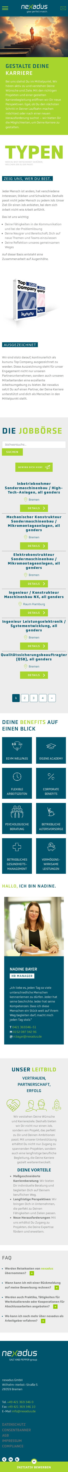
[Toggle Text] (32, 1273)
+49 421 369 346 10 (21, 1407)
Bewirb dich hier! (30, 467)
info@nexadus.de (24, 1411)
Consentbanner (16, 1430)
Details (34, 508)
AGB (5, 1435)
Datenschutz (14, 1424)
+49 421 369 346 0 (20, 1402)
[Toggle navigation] (5, 8)
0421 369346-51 (24, 1027)
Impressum (12, 1441)
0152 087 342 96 (25, 1032)
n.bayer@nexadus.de (27, 1036)
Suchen (12, 452)
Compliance (12, 1446)
